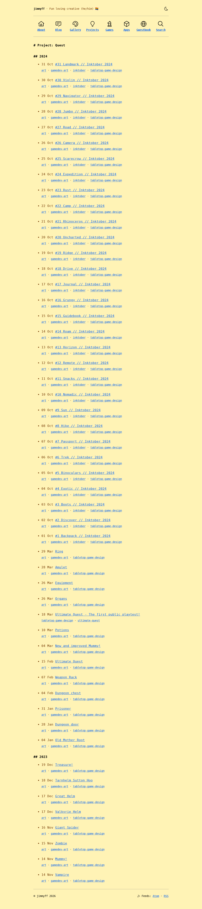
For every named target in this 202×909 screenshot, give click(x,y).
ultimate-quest (89, 620)
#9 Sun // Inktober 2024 (78, 410)
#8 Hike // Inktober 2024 (79, 426)
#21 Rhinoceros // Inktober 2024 (85, 221)
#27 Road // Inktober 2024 (80, 127)
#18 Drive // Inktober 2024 (81, 269)
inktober (79, 70)
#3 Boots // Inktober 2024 (80, 504)
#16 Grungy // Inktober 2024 (81, 300)
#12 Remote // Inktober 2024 (81, 363)
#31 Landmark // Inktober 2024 (83, 64)
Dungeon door (67, 724)
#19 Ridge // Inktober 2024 (81, 253)
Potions (62, 630)
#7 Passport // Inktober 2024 (82, 441)
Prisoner (63, 709)
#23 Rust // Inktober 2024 (80, 190)
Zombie (61, 843)
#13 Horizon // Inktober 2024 (82, 347)
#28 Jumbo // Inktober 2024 (81, 111)
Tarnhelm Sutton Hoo (74, 780)
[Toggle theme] (166, 8)
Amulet (61, 567)
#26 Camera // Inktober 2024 (81, 143)
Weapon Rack (66, 677)
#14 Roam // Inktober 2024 (80, 331)
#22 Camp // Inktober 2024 (80, 206)
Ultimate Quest (69, 661)
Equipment (64, 583)
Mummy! (61, 859)
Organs (61, 599)
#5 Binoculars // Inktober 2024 (84, 473)
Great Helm (65, 796)
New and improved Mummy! (78, 646)
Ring (59, 551)
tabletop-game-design (106, 70)
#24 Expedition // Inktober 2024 (85, 174)
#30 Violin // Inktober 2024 (81, 80)
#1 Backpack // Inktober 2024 (82, 536)
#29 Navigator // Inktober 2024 (84, 96)
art (43, 70)
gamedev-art (59, 70)
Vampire (62, 875)
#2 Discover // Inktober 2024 (82, 520)
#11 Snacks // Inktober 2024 (81, 379)
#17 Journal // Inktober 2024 (82, 284)
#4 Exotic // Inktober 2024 (81, 489)
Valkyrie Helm (68, 812)
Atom (156, 896)
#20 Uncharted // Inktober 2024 (84, 237)
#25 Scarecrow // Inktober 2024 (84, 159)
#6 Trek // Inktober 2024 (79, 457)
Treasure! (64, 765)
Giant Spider (67, 827)
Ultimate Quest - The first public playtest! (97, 614)
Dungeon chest (68, 693)
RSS (166, 896)
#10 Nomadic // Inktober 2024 (82, 394)
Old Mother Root (70, 740)
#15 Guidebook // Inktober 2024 (84, 316)
